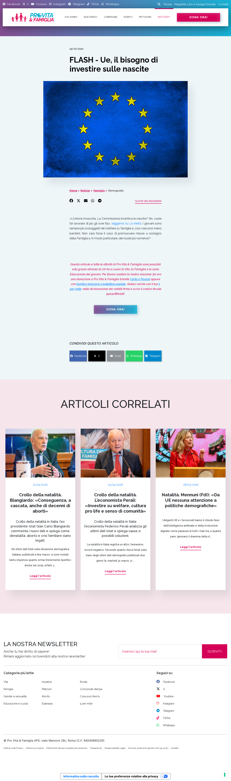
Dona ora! (198, 17)
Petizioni (47, 689)
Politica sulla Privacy (13, 748)
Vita (6, 681)
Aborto (46, 696)
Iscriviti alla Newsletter (148, 200)
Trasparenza (96, 748)
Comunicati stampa (91, 689)
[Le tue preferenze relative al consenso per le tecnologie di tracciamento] (224, 774)
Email (118, 356)
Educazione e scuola (16, 703)
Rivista (168, 4)
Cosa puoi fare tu (90, 696)
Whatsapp (136, 356)
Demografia (116, 190)
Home (73, 190)
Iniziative (47, 681)
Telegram (155, 356)
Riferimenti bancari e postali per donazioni (66, 748)
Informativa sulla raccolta (81, 776)
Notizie (163, 17)
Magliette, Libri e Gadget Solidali (195, 4)
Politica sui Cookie (35, 748)
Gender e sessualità (15, 696)
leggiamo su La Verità (126, 223)
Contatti (223, 4)
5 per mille (86, 703)
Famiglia (99, 190)
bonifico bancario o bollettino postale (101, 284)
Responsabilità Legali (115, 748)
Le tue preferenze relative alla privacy (131, 776)
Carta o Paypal (140, 279)
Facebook (80, 356)
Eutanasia (47, 703)
